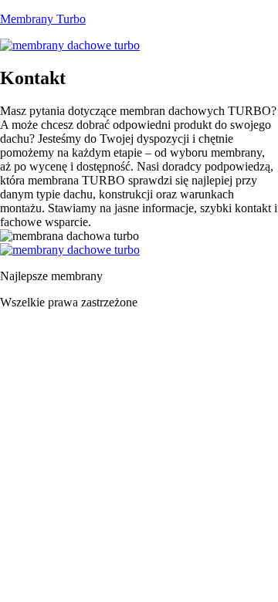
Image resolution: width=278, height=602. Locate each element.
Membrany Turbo (43, 18)
